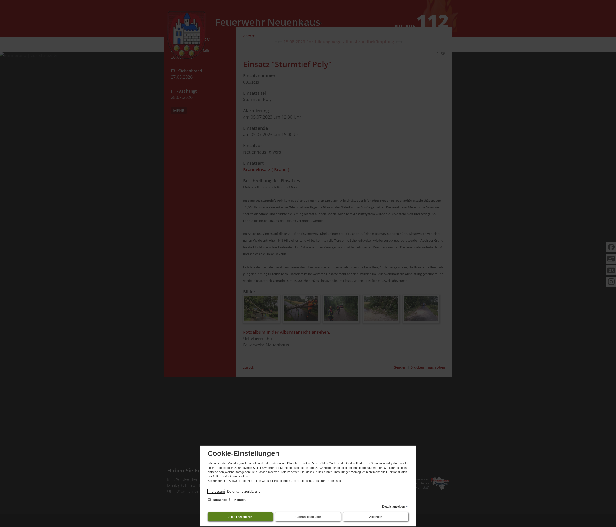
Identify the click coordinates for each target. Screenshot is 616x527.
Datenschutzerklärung (244, 491)
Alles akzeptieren (240, 517)
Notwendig (220, 500)
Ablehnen (375, 517)
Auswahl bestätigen (308, 517)
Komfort (240, 500)
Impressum (216, 491)
